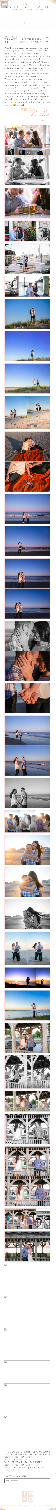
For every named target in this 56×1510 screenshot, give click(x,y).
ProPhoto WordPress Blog (32, 1507)
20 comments (18, 1476)
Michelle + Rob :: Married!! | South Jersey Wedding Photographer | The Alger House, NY (25, 1466)
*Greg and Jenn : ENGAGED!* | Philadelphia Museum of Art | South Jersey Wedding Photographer (27, 1455)
